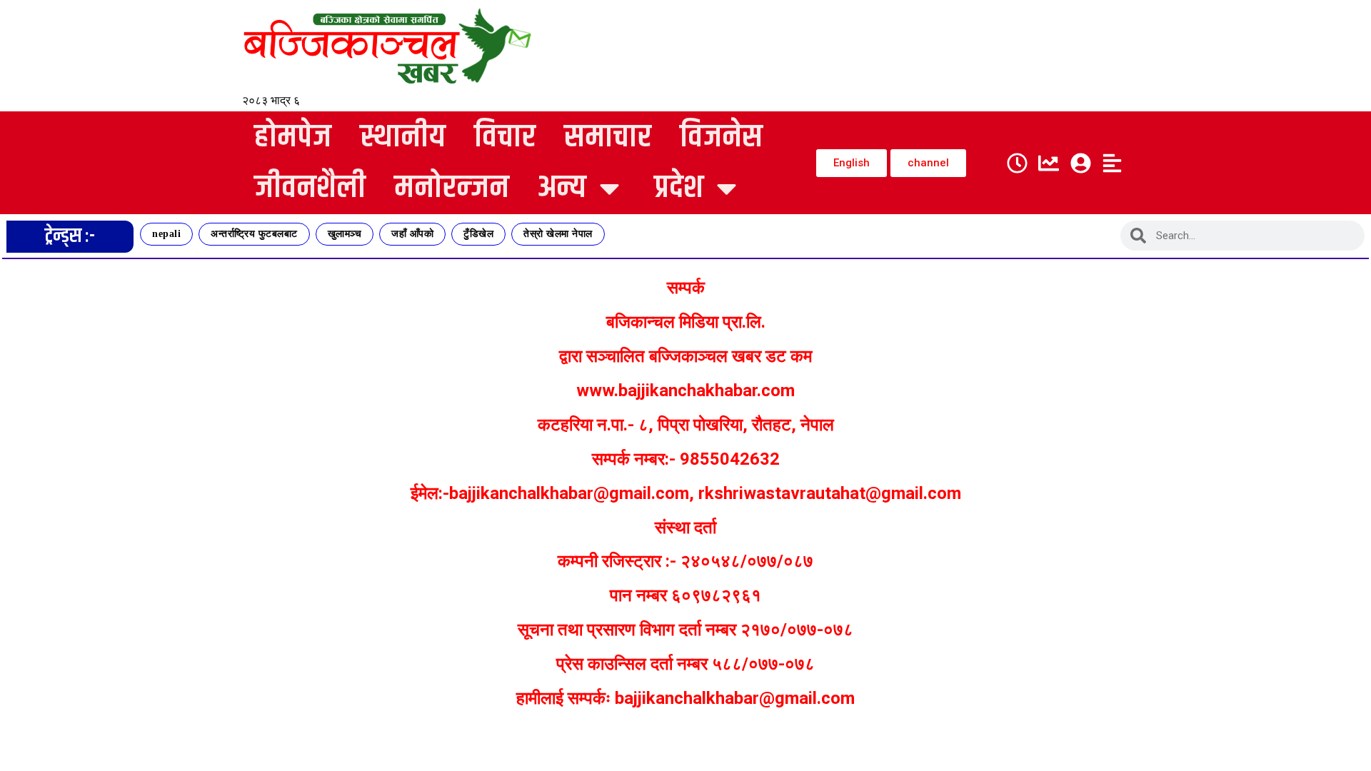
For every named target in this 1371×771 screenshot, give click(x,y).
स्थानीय (403, 137)
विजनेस (721, 137)
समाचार (607, 137)
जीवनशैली (310, 188)
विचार (505, 137)
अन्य (562, 188)
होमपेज (292, 137)
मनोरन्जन (451, 188)
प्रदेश (678, 188)
